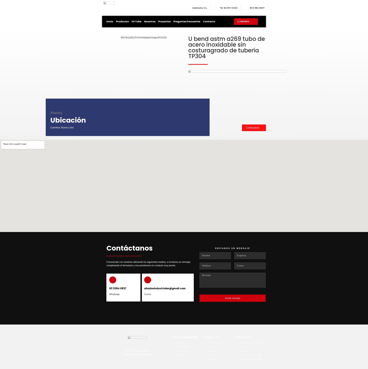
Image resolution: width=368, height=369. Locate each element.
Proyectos (164, 21)
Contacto (209, 21)
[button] (107, 38)
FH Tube (136, 21)
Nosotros (149, 21)
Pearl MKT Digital (143, 354)
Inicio (109, 21)
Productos (122, 21)
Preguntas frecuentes (187, 21)
